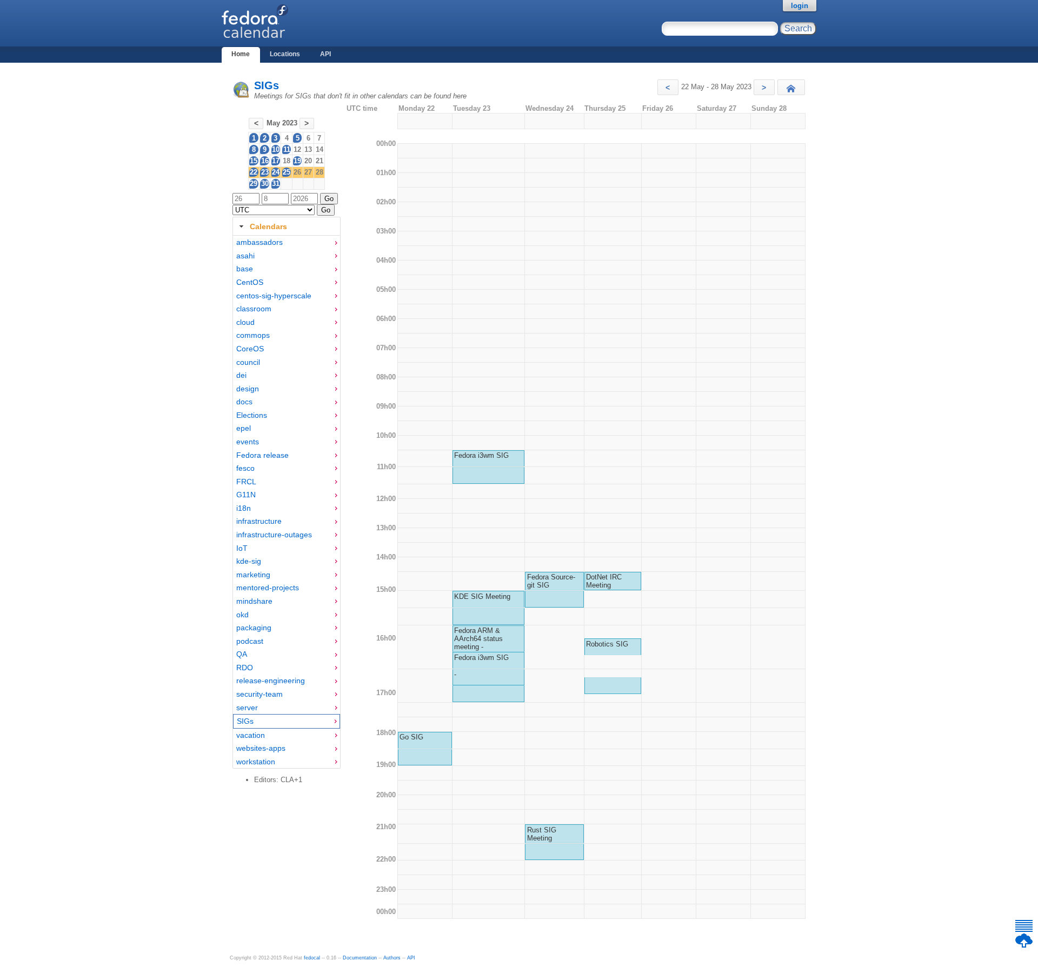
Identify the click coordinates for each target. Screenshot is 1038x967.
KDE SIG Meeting (482, 596)
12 (297, 149)
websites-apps (260, 748)
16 (265, 161)
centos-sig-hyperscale (273, 295)
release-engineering (270, 680)
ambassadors (259, 242)
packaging (253, 627)
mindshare (254, 601)
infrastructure (259, 521)
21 (319, 161)
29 (253, 183)
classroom (253, 308)
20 (308, 161)
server (247, 707)
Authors (392, 958)
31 (276, 183)
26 (297, 172)
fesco (245, 468)
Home (240, 54)
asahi (245, 255)
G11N (246, 494)
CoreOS (250, 348)
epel (243, 428)
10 (276, 149)
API (325, 54)
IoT (242, 548)
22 (253, 172)
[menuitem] (286, 242)
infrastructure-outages (274, 534)
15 (253, 161)
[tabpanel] (286, 502)
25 (286, 172)
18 (286, 161)
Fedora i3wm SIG (481, 455)
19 (297, 161)
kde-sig (248, 561)
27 (308, 172)
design (247, 388)
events (247, 441)
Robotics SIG (607, 644)
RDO (244, 667)
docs (244, 401)
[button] (667, 87)
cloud (245, 322)
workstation (255, 761)
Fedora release (262, 455)
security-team (259, 694)
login (799, 6)
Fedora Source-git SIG (551, 581)
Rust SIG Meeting (541, 834)
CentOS (249, 282)
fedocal (312, 958)
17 (276, 161)
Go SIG (411, 737)
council (248, 362)
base (244, 268)
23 (265, 172)
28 (319, 172)
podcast (249, 641)
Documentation (360, 958)
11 (286, 149)
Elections (251, 415)
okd (242, 614)
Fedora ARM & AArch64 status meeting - (478, 638)
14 (319, 149)
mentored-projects (267, 587)
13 (308, 149)
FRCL (246, 481)
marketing (253, 574)
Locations (285, 54)
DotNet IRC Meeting (604, 581)
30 (265, 183)
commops (253, 335)
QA (241, 654)
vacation (250, 735)
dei (241, 375)
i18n (243, 508)
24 (276, 172)
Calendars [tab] (268, 226)
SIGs (266, 85)
